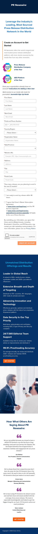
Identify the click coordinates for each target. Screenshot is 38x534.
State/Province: (9, 145)
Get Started (9, 361)
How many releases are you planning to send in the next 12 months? (20, 185)
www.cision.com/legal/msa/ (17, 206)
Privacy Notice (30, 228)
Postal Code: (8, 176)
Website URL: (8, 153)
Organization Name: (11, 137)
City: (5, 168)
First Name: (8, 98)
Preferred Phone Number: (13, 121)
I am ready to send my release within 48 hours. (19, 196)
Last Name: (8, 105)
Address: (7, 161)
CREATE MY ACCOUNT (27, 243)
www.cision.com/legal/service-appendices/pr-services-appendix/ (17, 212)
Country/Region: (9, 129)
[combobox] (6, 124)
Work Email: (8, 113)
